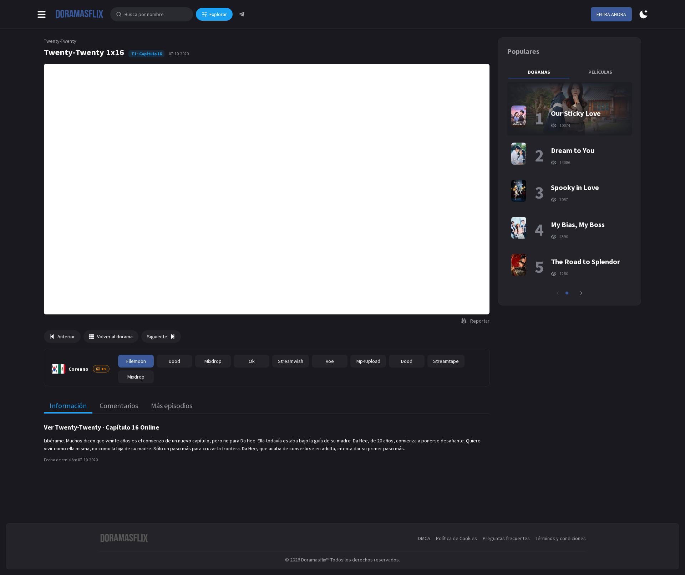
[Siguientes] (581, 293)
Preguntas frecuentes (506, 538)
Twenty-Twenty (60, 41)
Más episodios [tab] (171, 405)
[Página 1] (566, 293)
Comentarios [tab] (119, 405)
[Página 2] (571, 293)
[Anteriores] (557, 293)
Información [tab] (68, 405)
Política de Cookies (456, 538)
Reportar (479, 321)
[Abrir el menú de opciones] (41, 14)
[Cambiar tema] (643, 14)
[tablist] (569, 72)
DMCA (424, 538)
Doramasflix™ (315, 559)
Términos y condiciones (561, 538)
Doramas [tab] (539, 72)
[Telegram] (241, 14)
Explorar (218, 14)
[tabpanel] (569, 189)
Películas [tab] (600, 72)
